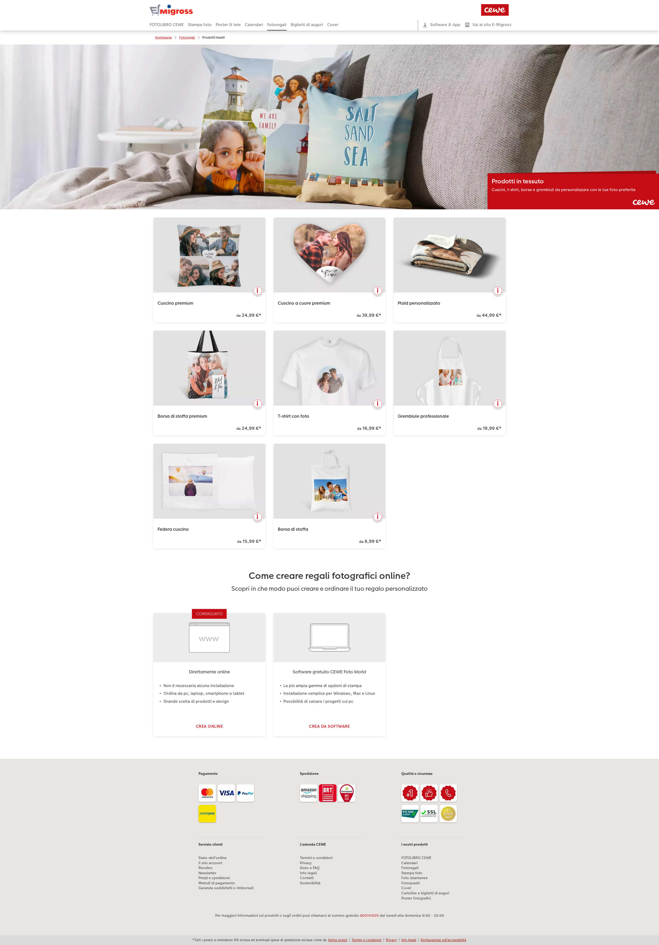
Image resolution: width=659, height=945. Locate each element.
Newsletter (207, 873)
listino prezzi (337, 939)
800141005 (369, 915)
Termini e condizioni (316, 857)
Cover (406, 888)
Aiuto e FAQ (309, 867)
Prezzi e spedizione (214, 877)
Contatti (307, 877)
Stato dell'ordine (212, 857)
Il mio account (210, 863)
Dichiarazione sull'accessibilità (443, 939)
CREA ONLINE (209, 726)
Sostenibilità (310, 883)
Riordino (205, 867)
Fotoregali (410, 867)
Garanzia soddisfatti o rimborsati (226, 888)
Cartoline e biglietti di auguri (425, 893)
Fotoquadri (410, 883)
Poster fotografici (416, 898)
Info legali (308, 873)
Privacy (305, 863)
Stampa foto (411, 873)
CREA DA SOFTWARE (329, 726)
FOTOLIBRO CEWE (416, 857)
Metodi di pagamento (216, 883)
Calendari (409, 863)
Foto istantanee (414, 877)
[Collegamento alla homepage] (200, 10)
